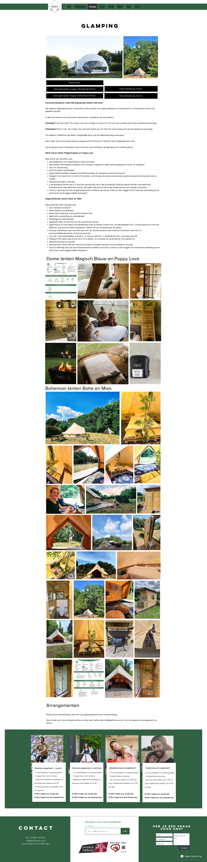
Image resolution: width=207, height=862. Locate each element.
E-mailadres (89, 826)
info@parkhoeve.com (125, 141)
